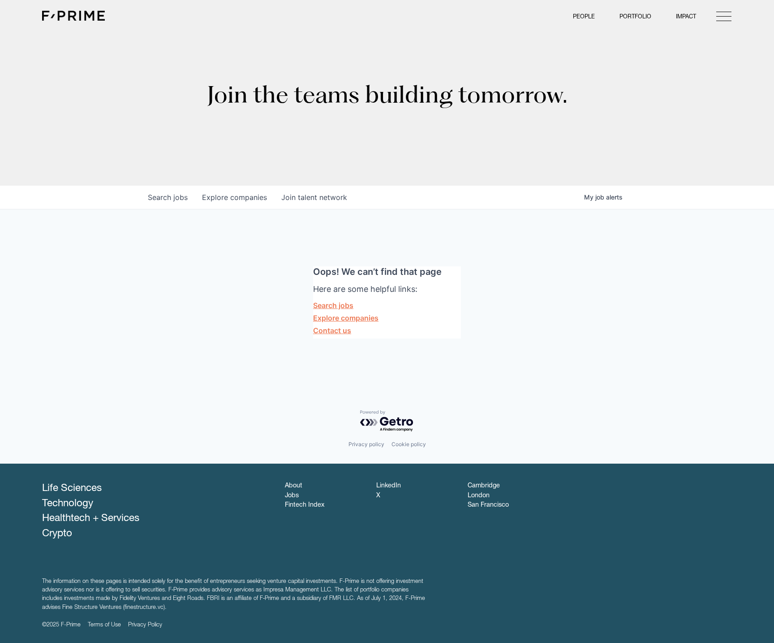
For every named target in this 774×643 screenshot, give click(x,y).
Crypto (57, 534)
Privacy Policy (145, 625)
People (584, 17)
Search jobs (333, 305)
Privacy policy (366, 444)
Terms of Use (104, 625)
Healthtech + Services (90, 519)
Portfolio (635, 17)
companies (234, 197)
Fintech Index (304, 505)
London (479, 496)
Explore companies (345, 317)
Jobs (292, 496)
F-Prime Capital (73, 16)
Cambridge (484, 486)
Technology (67, 504)
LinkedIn (388, 486)
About (293, 486)
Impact (686, 17)
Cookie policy (408, 444)
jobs (168, 197)
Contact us (332, 330)
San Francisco (488, 505)
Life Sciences (72, 489)
